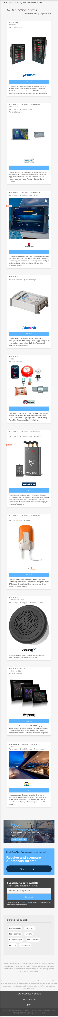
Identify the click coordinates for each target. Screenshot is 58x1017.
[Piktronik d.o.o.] (29, 327)
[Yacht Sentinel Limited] (29, 483)
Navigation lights (15, 940)
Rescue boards (33, 940)
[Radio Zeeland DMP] (29, 783)
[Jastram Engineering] (29, 74)
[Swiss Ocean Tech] (29, 243)
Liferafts (29, 934)
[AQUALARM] (29, 401)
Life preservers (15, 934)
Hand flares (25, 945)
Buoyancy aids (15, 928)
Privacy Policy (25, 902)
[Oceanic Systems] (29, 714)
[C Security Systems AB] (29, 568)
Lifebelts (12, 945)
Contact (29, 81)
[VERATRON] (29, 649)
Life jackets (29, 928)
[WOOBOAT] (29, 160)
